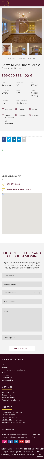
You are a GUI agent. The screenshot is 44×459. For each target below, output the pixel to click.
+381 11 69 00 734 (10, 415)
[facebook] (10, 441)
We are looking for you (11, 400)
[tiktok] (27, 441)
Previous (4, 48)
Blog (4, 372)
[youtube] (21, 441)
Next (38, 48)
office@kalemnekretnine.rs (14, 420)
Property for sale (8, 392)
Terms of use (7, 377)
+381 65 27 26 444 (10, 417)
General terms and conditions (13, 370)
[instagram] (4, 441)
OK (40, 455)
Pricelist (5, 367)
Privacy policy (7, 380)
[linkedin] (16, 441)
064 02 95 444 (13, 184)
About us (5, 365)
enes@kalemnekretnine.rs (18, 189)
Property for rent (8, 395)
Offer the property (9, 397)
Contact (5, 375)
